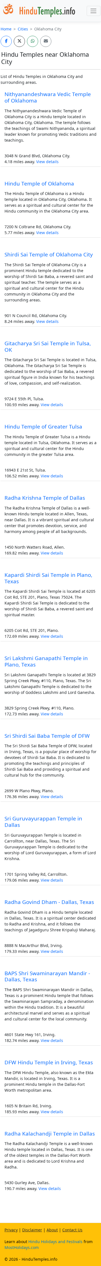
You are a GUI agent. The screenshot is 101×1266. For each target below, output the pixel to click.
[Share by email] (45, 41)
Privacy (11, 1229)
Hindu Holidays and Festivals (55, 1241)
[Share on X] (19, 41)
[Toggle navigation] (93, 11)
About (52, 1229)
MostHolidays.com (21, 1247)
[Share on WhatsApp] (32, 41)
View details (47, 161)
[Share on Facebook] (6, 41)
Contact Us (72, 1229)
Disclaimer (32, 1229)
